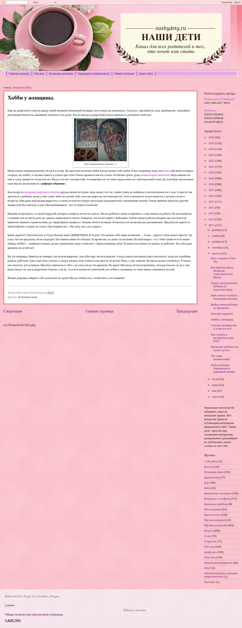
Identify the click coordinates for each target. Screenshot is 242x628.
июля (215, 379)
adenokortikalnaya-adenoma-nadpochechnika (221, 575)
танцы (42, 226)
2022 (212, 160)
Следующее (12, 311)
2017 (212, 190)
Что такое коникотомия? (220, 357)
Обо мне (39, 73)
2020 (212, 172)
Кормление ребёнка (216, 504)
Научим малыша (214, 520)
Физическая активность (218, 562)
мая (214, 390)
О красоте (210, 541)
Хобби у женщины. (222, 319)
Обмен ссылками (124, 73)
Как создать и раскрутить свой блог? (222, 338)
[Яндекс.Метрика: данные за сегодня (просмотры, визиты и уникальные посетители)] (134, 610)
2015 (212, 201)
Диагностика (212, 477)
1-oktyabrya (211, 461)
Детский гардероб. (222, 313)
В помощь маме (27, 297)
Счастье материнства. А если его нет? (224, 327)
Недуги (208, 530)
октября (217, 241)
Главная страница (19, 73)
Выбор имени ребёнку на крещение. (224, 306)
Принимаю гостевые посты (93, 73)
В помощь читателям (61, 73)
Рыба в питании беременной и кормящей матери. (223, 368)
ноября (216, 235)
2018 (212, 184)
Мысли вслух (212, 514)
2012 (212, 219)
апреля (216, 396)
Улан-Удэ (209, 557)
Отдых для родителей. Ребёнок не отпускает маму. (224, 286)
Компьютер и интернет (218, 493)
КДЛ (207, 482)
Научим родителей (215, 525)
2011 (212, 225)
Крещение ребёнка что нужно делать (224, 348)
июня (215, 385)
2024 (212, 149)
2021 (212, 166)
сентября (217, 247)
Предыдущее (187, 311)
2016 (212, 195)
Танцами (131, 110)
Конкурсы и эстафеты (217, 498)
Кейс (207, 488)
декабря (217, 230)
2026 (212, 137)
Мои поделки (212, 509)
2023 (212, 155)
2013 (212, 213)
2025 (212, 143)
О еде (207, 536)
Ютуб (207, 568)
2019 (212, 178)
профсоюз (210, 552)
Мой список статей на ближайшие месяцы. (224, 297)
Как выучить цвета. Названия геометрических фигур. (222, 272)
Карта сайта (146, 73)
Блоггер (209, 466)
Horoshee (209, 582)
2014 (212, 207)
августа (217, 253)
